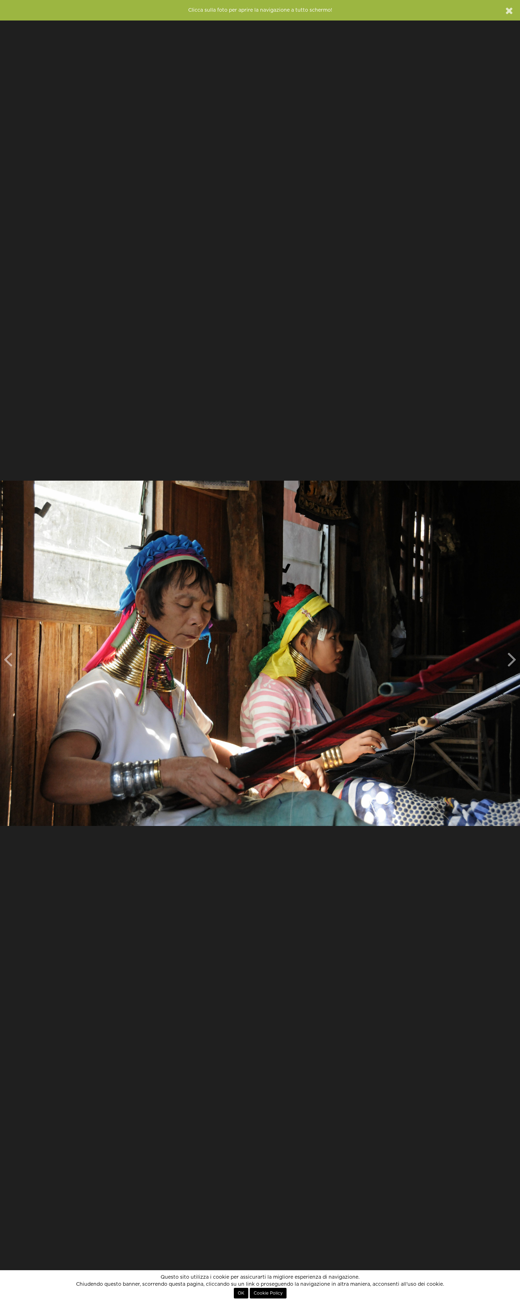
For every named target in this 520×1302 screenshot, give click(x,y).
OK (241, 1293)
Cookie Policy (268, 1293)
